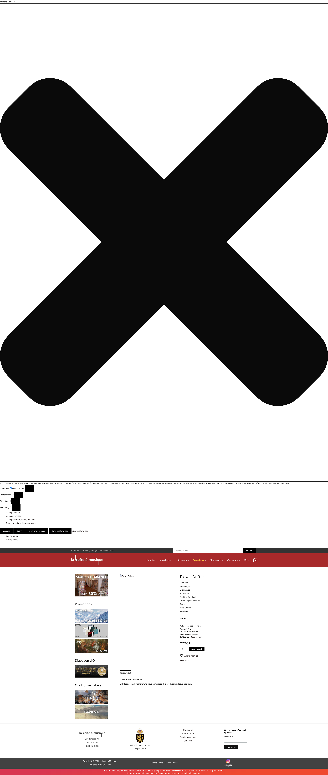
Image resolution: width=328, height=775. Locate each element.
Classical (194, 637)
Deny (19, 531)
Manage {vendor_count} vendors (20, 519)
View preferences (37, 531)
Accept (6, 531)
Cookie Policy (171, 762)
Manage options (13, 512)
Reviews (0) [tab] (125, 673)
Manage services (13, 516)
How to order (188, 733)
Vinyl (201, 637)
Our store (188, 741)
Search (249, 550)
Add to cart (196, 649)
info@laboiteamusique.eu (102, 550)
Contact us (188, 730)
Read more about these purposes (21, 523)
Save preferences (60, 531)
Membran (184, 660)
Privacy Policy (12, 539)
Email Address (228, 736)
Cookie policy (12, 536)
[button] (164, 243)
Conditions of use (188, 737)
